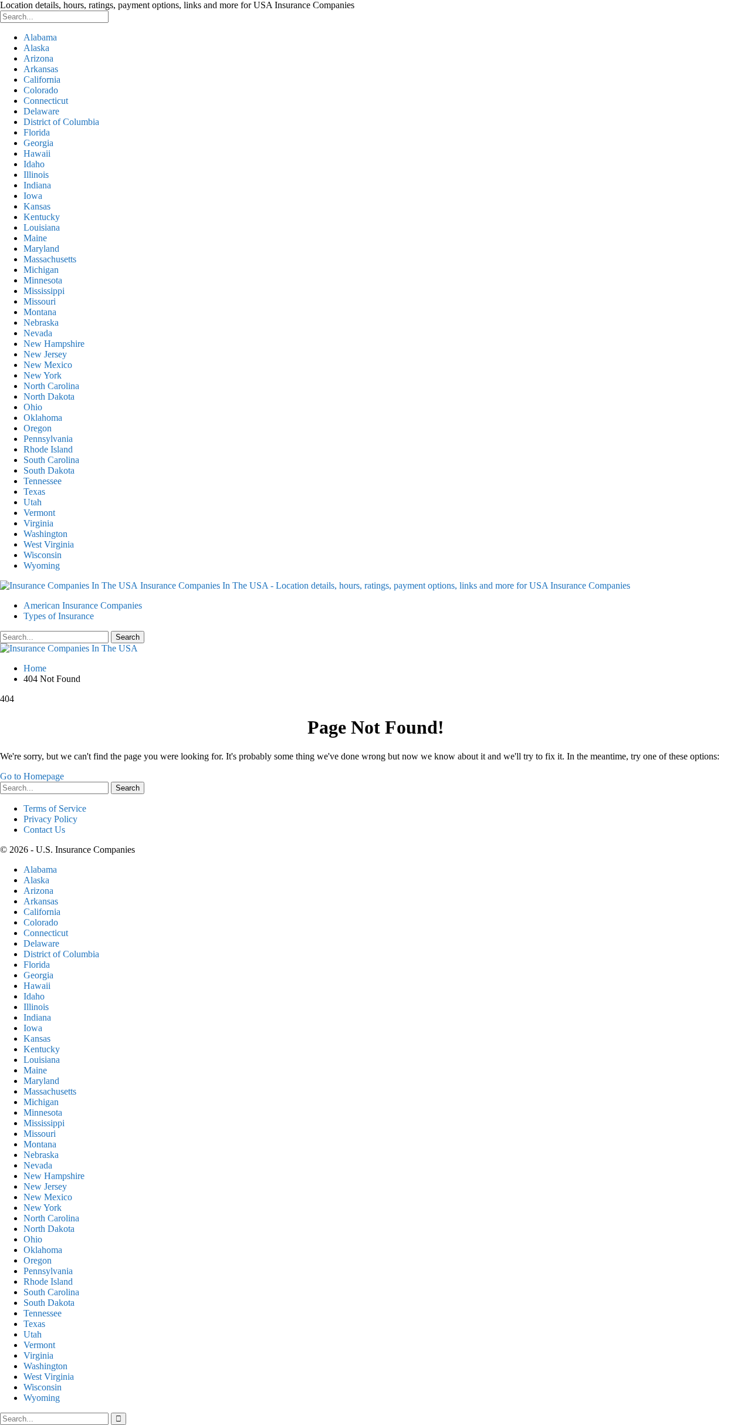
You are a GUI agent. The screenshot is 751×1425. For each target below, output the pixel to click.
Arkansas (40, 69)
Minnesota (42, 280)
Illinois (36, 175)
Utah (32, 502)
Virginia (38, 523)
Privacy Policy (50, 819)
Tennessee (42, 481)
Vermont (39, 513)
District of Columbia (61, 122)
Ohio (32, 407)
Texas (34, 492)
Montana (39, 312)
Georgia (38, 143)
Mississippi (44, 291)
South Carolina (51, 460)
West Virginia (48, 544)
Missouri (39, 301)
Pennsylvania (48, 439)
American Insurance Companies (82, 605)
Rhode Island (48, 449)
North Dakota (49, 396)
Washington (45, 534)
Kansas (36, 206)
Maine (35, 238)
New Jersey (45, 354)
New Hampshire (53, 344)
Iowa (32, 196)
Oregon (37, 428)
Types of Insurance (58, 616)
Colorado (40, 90)
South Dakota (49, 470)
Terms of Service (54, 808)
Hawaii (36, 153)
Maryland (41, 249)
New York (42, 375)
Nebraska (41, 322)
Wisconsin (42, 555)
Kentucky (41, 217)
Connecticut (45, 101)
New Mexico (47, 365)
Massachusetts (49, 259)
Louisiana (41, 227)
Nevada (37, 333)
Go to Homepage (32, 776)
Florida (36, 132)
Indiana (37, 185)
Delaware (41, 111)
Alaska (36, 48)
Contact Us (44, 830)
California (41, 80)
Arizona (38, 58)
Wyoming (41, 565)
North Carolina (51, 386)
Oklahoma (42, 418)
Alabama (40, 37)
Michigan (41, 270)
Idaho (34, 164)
